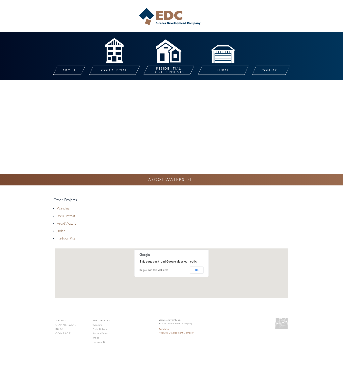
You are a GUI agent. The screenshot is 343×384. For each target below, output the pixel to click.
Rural (60, 329)
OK (197, 270)
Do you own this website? (154, 270)
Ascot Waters (66, 223)
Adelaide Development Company (176, 331)
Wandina (63, 208)
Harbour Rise (66, 238)
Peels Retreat (66, 216)
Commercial (65, 324)
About (60, 320)
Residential (102, 320)
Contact (63, 333)
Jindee (61, 231)
